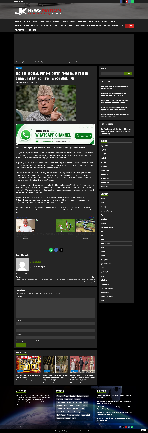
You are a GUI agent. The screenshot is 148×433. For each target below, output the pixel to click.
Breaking (103, 207)
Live (131, 26)
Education (18, 26)
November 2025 (105, 182)
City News (107, 26)
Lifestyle (113, 22)
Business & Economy (69, 22)
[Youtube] (127, 1)
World (35, 22)
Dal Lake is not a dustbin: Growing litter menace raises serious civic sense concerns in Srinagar (55, 377)
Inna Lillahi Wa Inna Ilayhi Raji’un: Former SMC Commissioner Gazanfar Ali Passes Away (113, 94)
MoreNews (80, 431)
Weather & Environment (31, 26)
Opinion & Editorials (101, 22)
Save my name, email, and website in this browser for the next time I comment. (43, 341)
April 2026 (103, 162)
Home (17, 427)
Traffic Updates (20, 30)
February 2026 (105, 170)
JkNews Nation (21, 82)
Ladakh (56, 26)
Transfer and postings (94, 26)
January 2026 (104, 174)
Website (18, 334)
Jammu (102, 239)
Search (103, 68)
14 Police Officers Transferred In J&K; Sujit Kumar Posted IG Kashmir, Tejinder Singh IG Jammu (114, 101)
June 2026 (103, 154)
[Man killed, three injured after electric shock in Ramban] (28, 364)
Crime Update (32, 30)
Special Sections (46, 26)
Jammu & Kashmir (19, 22)
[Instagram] (129, 1)
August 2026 (104, 146)
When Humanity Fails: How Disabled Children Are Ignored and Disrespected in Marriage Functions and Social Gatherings (116, 131)
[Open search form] (123, 25)
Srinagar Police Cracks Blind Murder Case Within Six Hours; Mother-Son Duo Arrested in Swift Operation (82, 377)
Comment (19, 296)
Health (42, 22)
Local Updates (80, 26)
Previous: (34, 279)
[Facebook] (121, 1)
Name (18, 321)
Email (18, 327)
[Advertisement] (74, 48)
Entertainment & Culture (85, 22)
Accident (115, 26)
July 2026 (103, 150)
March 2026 (104, 166)
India (28, 22)
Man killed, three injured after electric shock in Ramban (28, 376)
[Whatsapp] (132, 1)
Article (71, 26)
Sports (48, 22)
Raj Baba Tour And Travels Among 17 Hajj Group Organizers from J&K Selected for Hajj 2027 (114, 108)
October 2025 (104, 186)
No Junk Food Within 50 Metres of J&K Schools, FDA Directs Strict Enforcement (115, 116)
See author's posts (39, 267)
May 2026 (103, 158)
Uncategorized (105, 292)
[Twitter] (124, 1)
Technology (56, 22)
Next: (76, 279)
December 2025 (105, 178)
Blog (21, 427)
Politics (63, 26)
